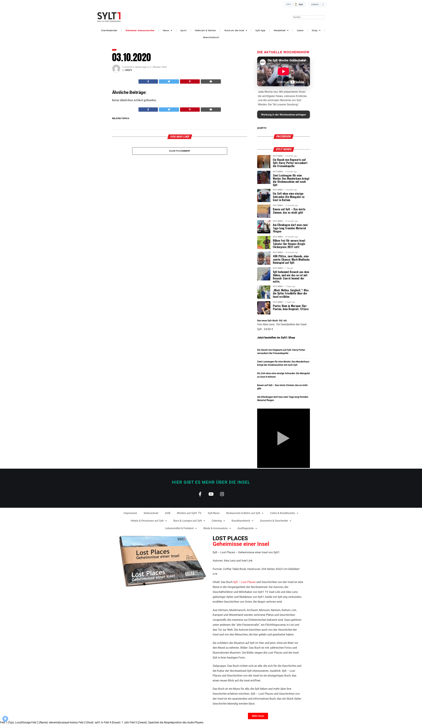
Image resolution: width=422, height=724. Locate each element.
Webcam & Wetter (205, 30)
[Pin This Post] (190, 81)
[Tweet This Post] (169, 81)
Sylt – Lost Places (244, 582)
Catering (217, 520)
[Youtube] (211, 494)
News (166, 30)
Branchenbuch (211, 37)
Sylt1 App (260, 30)
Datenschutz (151, 513)
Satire (300, 30)
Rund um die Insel (234, 30)
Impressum (130, 513)
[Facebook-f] (200, 494)
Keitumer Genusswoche (140, 30)
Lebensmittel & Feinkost (179, 528)
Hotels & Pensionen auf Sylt (147, 520)
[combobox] (309, 17)
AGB (167, 513)
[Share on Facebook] (148, 81)
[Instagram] (222, 494)
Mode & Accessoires (215, 528)
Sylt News (214, 513)
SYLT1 (128, 70)
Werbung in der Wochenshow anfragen (283, 114)
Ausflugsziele (246, 528)
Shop (314, 30)
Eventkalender (109, 30)
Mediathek (280, 30)
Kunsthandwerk (241, 520)
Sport (183, 30)
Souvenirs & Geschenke (274, 520)
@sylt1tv (261, 128)
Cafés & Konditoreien (282, 513)
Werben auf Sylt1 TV (189, 513)
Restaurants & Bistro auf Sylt (243, 513)
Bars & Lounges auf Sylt (187, 520)
